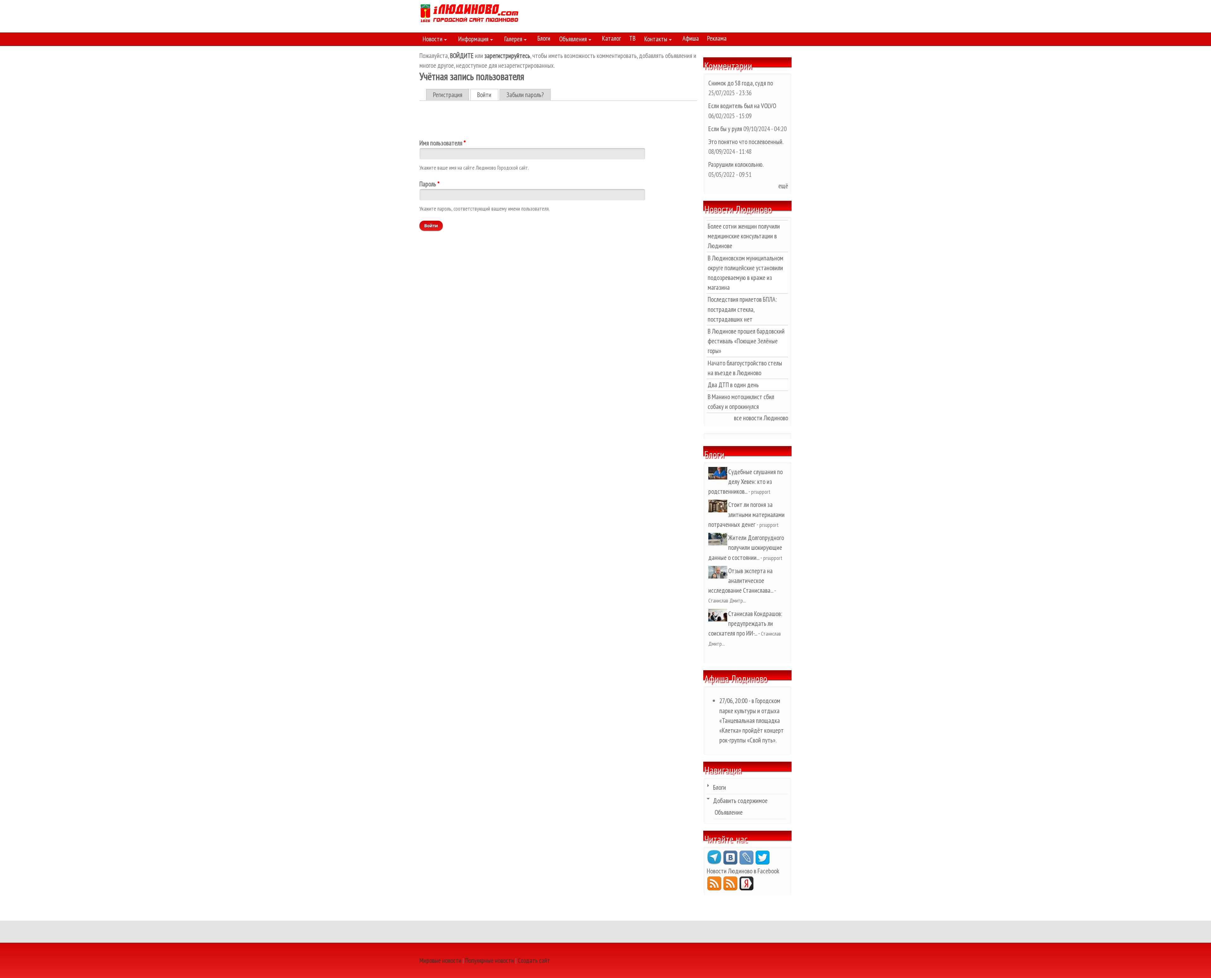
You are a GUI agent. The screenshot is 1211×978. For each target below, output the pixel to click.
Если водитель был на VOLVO (742, 106)
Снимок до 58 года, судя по (740, 83)
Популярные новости (489, 960)
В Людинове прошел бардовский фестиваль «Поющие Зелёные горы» (746, 341)
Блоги (543, 38)
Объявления (571, 40)
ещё (783, 186)
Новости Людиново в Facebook (743, 871)
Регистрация (447, 94)
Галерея (511, 40)
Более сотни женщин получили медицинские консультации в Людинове (744, 236)
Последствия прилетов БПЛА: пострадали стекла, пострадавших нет (742, 309)
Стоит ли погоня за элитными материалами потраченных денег (746, 514)
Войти (487, 94)
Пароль (429, 184)
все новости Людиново (761, 418)
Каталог (611, 38)
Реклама (717, 38)
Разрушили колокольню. (735, 164)
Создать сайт (534, 960)
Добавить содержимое (740, 800)
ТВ (632, 38)
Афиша (690, 38)
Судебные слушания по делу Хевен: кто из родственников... (745, 482)
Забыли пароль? (525, 94)
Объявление (729, 812)
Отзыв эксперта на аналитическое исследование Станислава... (740, 581)
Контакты (654, 40)
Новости (430, 40)
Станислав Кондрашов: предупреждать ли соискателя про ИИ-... (745, 623)
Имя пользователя (442, 143)
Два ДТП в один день (733, 385)
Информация (471, 40)
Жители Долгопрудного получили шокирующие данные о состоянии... (746, 547)
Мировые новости (440, 960)
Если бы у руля (725, 129)
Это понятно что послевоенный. (745, 141)
